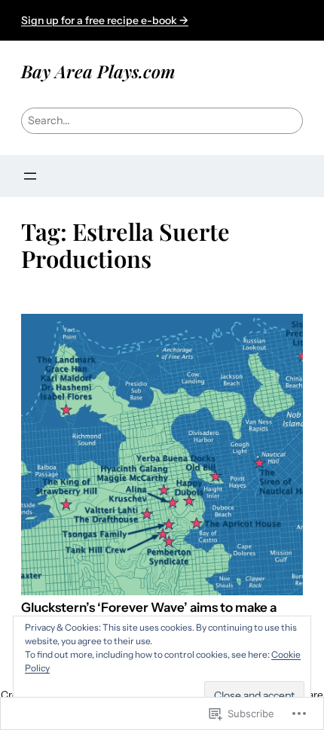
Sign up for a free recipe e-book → (104, 20)
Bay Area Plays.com (98, 71)
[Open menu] (30, 176)
